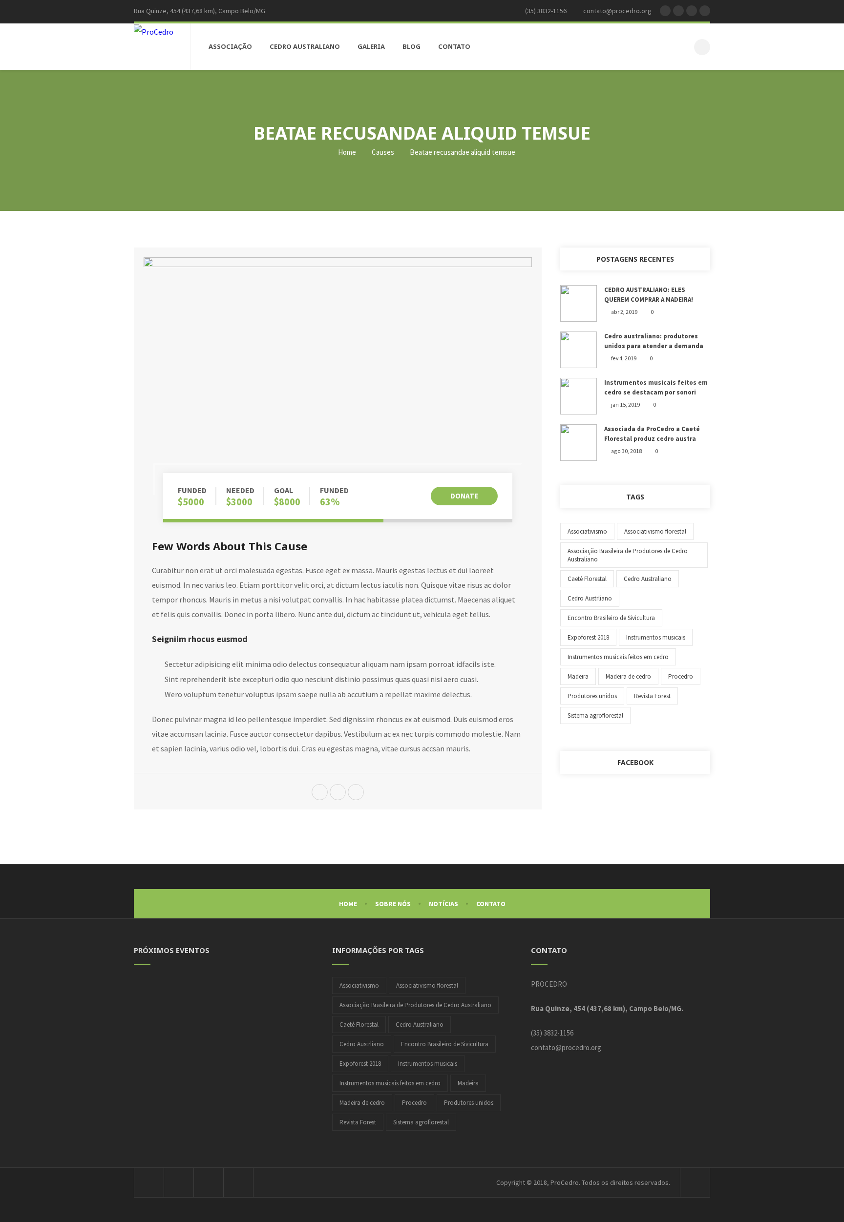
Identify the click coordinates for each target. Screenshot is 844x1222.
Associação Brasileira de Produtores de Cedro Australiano (628, 555)
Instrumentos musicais (655, 637)
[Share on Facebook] (337, 793)
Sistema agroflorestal (595, 715)
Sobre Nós (393, 903)
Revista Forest (652, 696)
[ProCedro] (153, 31)
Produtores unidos (592, 696)
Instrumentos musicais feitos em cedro (618, 657)
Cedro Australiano (648, 579)
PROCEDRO (549, 984)
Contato (491, 903)
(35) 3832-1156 (552, 1032)
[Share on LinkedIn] (355, 793)
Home (346, 152)
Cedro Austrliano (590, 598)
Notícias (443, 903)
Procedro (680, 676)
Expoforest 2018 (588, 637)
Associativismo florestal (655, 531)
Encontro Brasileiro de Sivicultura (611, 618)
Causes (383, 152)
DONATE (464, 495)
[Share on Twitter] (319, 793)
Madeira (578, 676)
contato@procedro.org (566, 1047)
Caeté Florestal (587, 579)
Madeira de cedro (628, 676)
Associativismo (587, 531)
